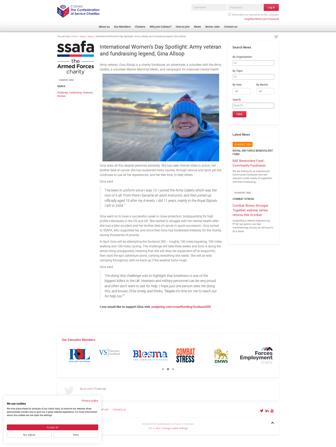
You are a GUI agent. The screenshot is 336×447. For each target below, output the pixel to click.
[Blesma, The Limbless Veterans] (150, 355)
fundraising (75, 92)
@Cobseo (88, 388)
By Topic (238, 71)
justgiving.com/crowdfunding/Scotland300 (181, 307)
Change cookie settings (175, 428)
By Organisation (242, 57)
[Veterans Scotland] (115, 355)
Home (74, 36)
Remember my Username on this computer (255, 14)
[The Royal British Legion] (79, 355)
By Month (262, 84)
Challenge (62, 92)
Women (61, 96)
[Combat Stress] (186, 355)
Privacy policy (90, 400)
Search (237, 99)
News (83, 36)
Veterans (88, 92)
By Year (237, 84)
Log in (271, 7)
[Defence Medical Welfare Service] (221, 355)
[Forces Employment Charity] (256, 355)
